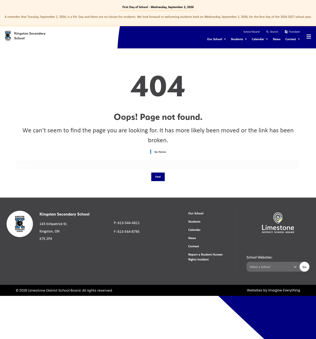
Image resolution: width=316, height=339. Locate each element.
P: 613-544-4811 (127, 222)
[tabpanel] (158, 16)
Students (194, 221)
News (276, 39)
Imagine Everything (284, 290)
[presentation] (308, 36)
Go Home (160, 152)
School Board (251, 32)
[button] (272, 31)
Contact (193, 246)
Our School (195, 213)
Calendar (194, 229)
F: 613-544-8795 (127, 231)
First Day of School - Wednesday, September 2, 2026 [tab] (158, 7)
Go (304, 267)
